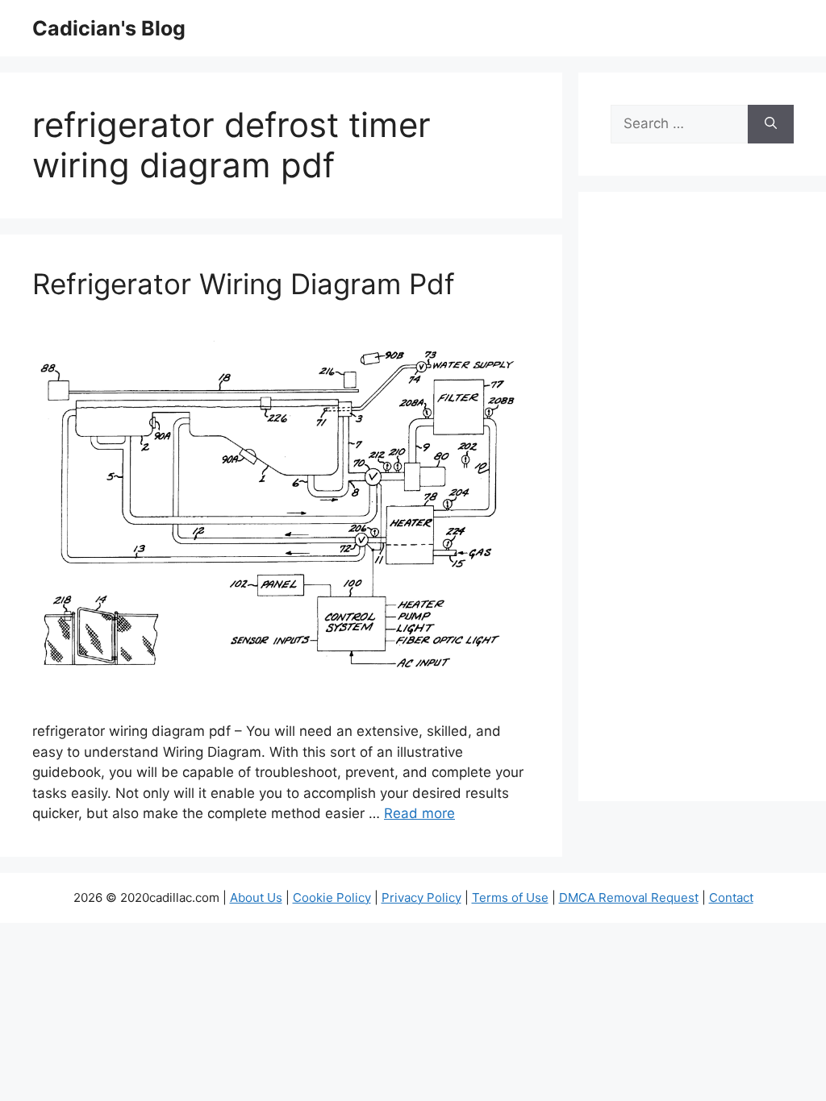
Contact (731, 897)
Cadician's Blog (109, 28)
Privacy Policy (421, 897)
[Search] (771, 124)
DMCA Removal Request (629, 897)
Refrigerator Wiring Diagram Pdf (243, 284)
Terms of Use (510, 897)
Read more (419, 813)
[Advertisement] (702, 507)
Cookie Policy (332, 897)
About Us (256, 897)
